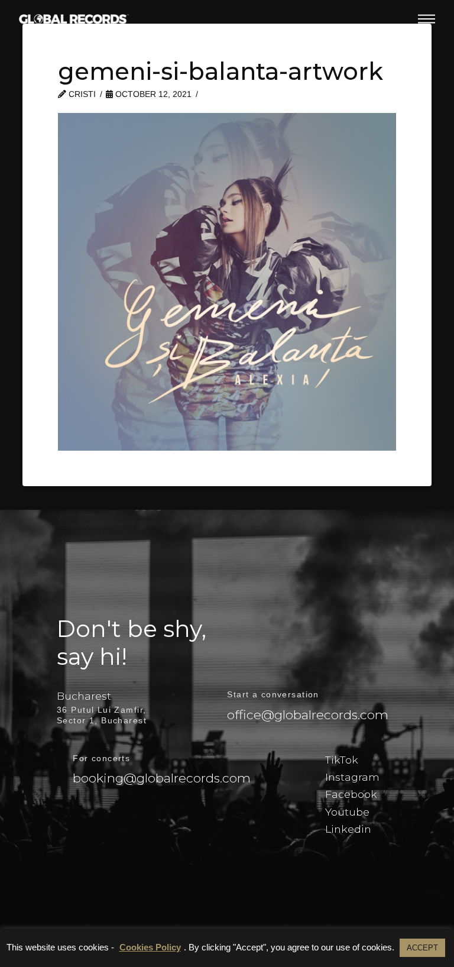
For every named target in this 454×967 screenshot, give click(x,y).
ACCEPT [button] (422, 947)
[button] (426, 19)
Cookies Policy (150, 947)
